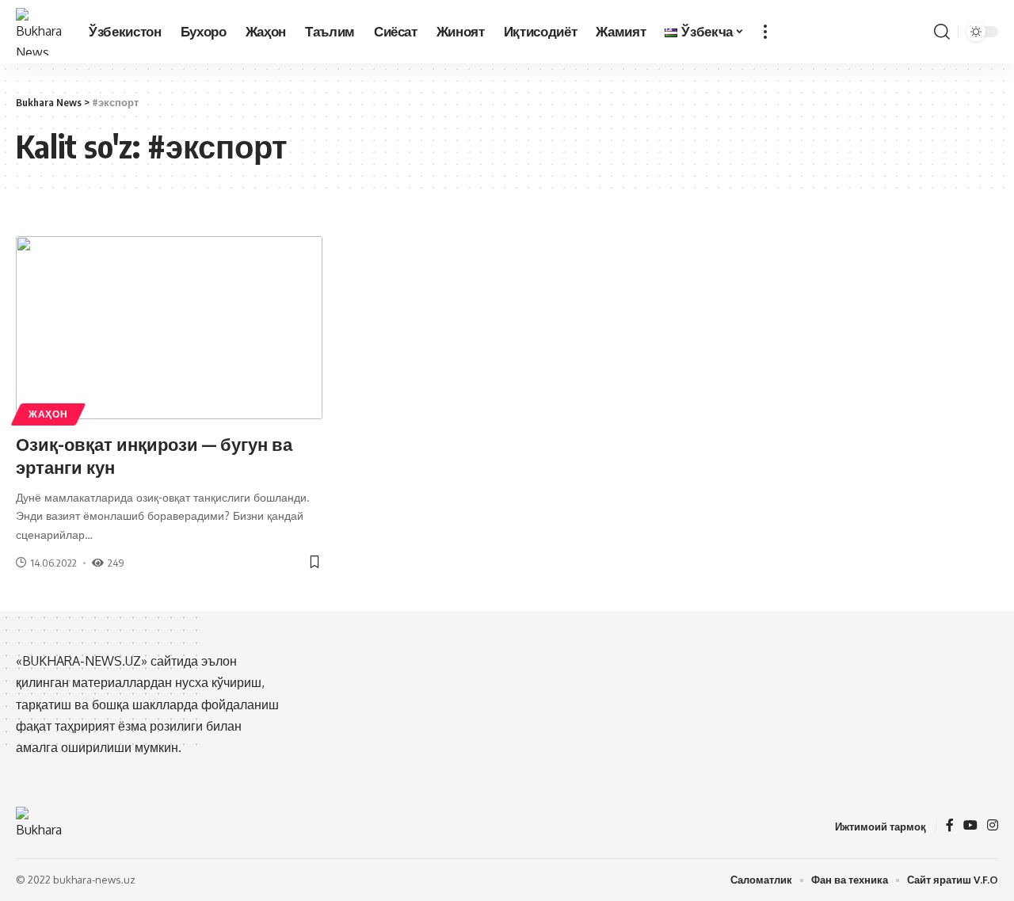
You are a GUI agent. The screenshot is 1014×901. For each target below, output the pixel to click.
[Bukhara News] (39, 31)
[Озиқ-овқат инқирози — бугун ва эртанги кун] (169, 328)
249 (116, 562)
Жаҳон (48, 414)
